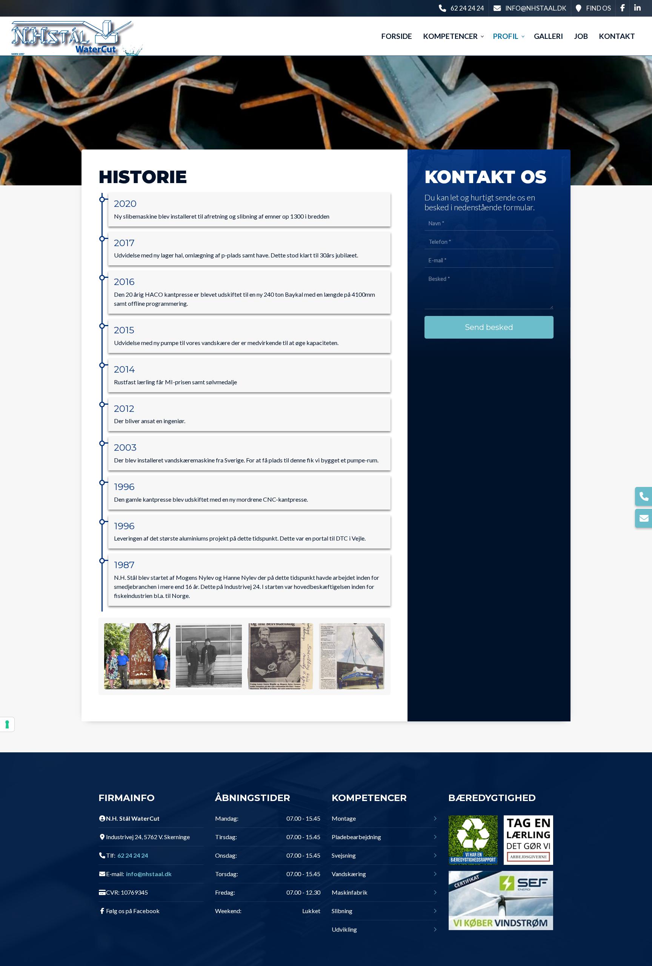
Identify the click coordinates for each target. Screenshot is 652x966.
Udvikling (344, 929)
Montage (344, 818)
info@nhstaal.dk (535, 8)
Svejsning (344, 855)
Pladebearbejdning (356, 837)
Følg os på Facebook (133, 911)
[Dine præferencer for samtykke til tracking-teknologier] (7, 724)
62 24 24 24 (467, 8)
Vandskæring (349, 874)
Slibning (342, 911)
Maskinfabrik (350, 892)
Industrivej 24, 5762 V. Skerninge (148, 837)
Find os (598, 8)
